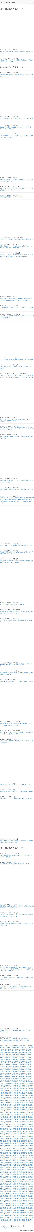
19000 (2, 1121)
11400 (2, 1088)
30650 (6, 1171)
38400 (19, 1203)
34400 (19, 1186)
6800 (15, 1070)
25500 (10, 1149)
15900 (10, 1107)
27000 (2, 1155)
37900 (10, 1202)
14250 (6, 1100)
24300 (10, 1143)
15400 (2, 1106)
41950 (14, 1219)
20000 (19, 1124)
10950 (31, 1085)
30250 (6, 1169)
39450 (6, 1209)
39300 (27, 1207)
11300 (27, 1087)
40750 (14, 1214)
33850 (6, 1185)
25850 (6, 1150)
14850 (23, 1102)
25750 (31, 1149)
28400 (19, 1161)
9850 (8, 1082)
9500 (15, 1080)
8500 (8, 1076)
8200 (19, 1075)
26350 (14, 1152)
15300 (27, 1104)
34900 (27, 1188)
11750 (31, 1088)
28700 (10, 1162)
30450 (23, 1169)
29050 (6, 1164)
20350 (14, 1126)
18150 (31, 1116)
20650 (6, 1128)
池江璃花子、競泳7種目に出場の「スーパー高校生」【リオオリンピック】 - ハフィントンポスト (17, 724)
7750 (19, 1073)
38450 (23, 1203)
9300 (1, 1080)
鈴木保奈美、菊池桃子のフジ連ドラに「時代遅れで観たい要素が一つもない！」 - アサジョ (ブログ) (16, 561)
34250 (6, 1186)
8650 (19, 1076)
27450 (6, 1157)
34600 (2, 1188)
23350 (31, 1138)
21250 (23, 1130)
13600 (19, 1097)
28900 (27, 1162)
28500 (27, 1161)
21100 (10, 1130)
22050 (23, 1133)
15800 (2, 1107)
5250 (1, 1064)
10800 (19, 1085)
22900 (27, 1136)
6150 (1, 1068)
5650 (29, 1064)
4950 (12, 1063)
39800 (2, 1210)
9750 (1, 1082)
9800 (5, 1082)
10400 (19, 1083)
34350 (14, 1186)
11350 (31, 1087)
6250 (8, 1068)
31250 (23, 1173)
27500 (10, 1157)
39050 (6, 1207)
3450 (1, 1058)
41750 (31, 1217)
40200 (2, 1212)
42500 (27, 1221)
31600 (19, 1174)
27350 (31, 1155)
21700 (27, 1131)
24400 (19, 1143)
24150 (31, 1142)
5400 (12, 1064)
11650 (23, 1088)
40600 (2, 1214)
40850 (23, 1214)
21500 (10, 1131)
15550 (14, 1106)
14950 (31, 1102)
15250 (23, 1104)
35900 (10, 1193)
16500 (27, 1109)
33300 (27, 1181)
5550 (22, 1064)
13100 (10, 1095)
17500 (10, 1114)
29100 (10, 1164)
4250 (26, 1059)
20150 (31, 1124)
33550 (14, 1183)
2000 (26, 1051)
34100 (27, 1185)
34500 (27, 1186)
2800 (19, 1054)
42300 (10, 1221)
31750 (31, 1174)
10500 (27, 1083)
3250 (19, 1056)
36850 (23, 1197)
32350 (14, 1178)
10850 (23, 1085)
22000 (19, 1133)
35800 (2, 1193)
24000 (19, 1142)
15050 (6, 1104)
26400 (19, 1152)
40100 (27, 1210)
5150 (26, 1063)
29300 (27, 1164)
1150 (31, 1047)
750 (7, 1047)
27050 (6, 1155)
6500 (26, 1068)
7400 (26, 1071)
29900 (10, 1167)
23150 (14, 1138)
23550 (14, 1140)
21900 (10, 1133)
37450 (6, 1200)
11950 (14, 1090)
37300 (27, 1198)
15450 (6, 1106)
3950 (5, 1059)
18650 (6, 1119)
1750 (8, 1051)
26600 (2, 1154)
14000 (19, 1099)
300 (16, 1046)
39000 (2, 1207)
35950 (14, 1193)
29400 (2, 1166)
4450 (8, 1061)
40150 (31, 1210)
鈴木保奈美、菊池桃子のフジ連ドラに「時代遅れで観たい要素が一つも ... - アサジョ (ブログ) (16, 612)
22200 (2, 1135)
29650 (23, 1166)
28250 (6, 1161)
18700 (10, 1119)
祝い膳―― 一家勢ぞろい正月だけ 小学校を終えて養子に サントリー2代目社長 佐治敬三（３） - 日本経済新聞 (17, 255)
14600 (2, 1102)
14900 (27, 1102)
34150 (31, 1185)
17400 (2, 1114)
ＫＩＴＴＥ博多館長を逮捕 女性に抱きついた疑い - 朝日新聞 (16, 360)
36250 (6, 1195)
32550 (31, 1178)
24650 (6, 1145)
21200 (19, 1130)
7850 (26, 1073)
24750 (14, 1145)
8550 (12, 1076)
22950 (31, 1136)
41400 (2, 1217)
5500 (19, 1064)
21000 (2, 1130)
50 (2, 1046)
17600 (19, 1114)
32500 (27, 1178)
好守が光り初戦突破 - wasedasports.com (11, 197)
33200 (19, 1181)
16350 (14, 1109)
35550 (14, 1191)
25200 (19, 1147)
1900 (19, 1051)
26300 (10, 1152)
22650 (6, 1136)
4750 (29, 1061)
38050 (23, 1202)
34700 (10, 1188)
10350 (14, 1083)
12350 (14, 1092)
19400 (2, 1123)
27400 (2, 1157)
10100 (28, 1082)
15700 (27, 1106)
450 (24, 1046)
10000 (19, 1082)
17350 (31, 1112)
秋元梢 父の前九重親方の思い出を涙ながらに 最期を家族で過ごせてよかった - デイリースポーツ (17, 906)
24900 (27, 1145)
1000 (21, 1047)
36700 (10, 1197)
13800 (2, 1099)
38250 (6, 1203)
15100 (10, 1104)
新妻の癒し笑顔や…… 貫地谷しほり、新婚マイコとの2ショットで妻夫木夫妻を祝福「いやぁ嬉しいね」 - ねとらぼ (17, 1039)
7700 (15, 1073)
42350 (14, 1221)
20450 (23, 1126)
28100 (27, 1159)
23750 (31, 1140)
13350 (31, 1095)
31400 (2, 1174)
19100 (10, 1121)
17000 (2, 1112)
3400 (29, 1056)
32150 (31, 1176)
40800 (19, 1214)
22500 (27, 1135)
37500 (10, 1200)
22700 (10, 1136)
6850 (19, 1070)
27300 (27, 1155)
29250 (23, 1164)
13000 (2, 1095)
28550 (31, 1161)
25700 (27, 1149)
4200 (22, 1059)
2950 (29, 1054)
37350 (31, 1198)
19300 (27, 1121)
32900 (27, 1179)
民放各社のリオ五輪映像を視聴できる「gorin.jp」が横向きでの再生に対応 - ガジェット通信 (16, 841)
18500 (27, 1118)
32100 (27, 1176)
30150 (31, 1167)
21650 (23, 1131)
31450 (6, 1174)
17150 (14, 1112)
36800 (19, 1197)
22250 (6, 1135)
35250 (23, 1190)
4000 (8, 1059)
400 (21, 1046)
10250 (6, 1083)
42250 (6, 1221)
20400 (19, 1126)
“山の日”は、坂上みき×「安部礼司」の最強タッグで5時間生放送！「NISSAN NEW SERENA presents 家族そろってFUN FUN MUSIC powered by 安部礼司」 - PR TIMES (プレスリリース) (17, 500)
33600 (19, 1183)
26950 (31, 1154)
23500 (10, 1140)
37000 (2, 1198)
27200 (19, 1155)
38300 (10, 1203)
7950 (1, 1075)
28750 (14, 1162)
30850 (23, 1171)
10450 (23, 1083)
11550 (14, 1088)
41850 (6, 1219)
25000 (2, 1147)
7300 (19, 1071)
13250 (23, 1095)
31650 (23, 1174)
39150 (14, 1207)
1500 (22, 1049)
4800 (1, 1063)
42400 (19, 1221)
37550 (14, 1200)
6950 (26, 1070)
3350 (26, 1056)
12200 (2, 1092)
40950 (31, 1214)
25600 (19, 1149)
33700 (27, 1183)
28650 (6, 1162)
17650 (23, 1114)
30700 (10, 1171)
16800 (19, 1111)
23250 (23, 1138)
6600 (1, 1070)
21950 (14, 1133)
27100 (10, 1155)
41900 (10, 1219)
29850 (6, 1167)
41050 (6, 1215)
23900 (10, 1142)
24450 (23, 1143)
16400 (19, 1109)
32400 (19, 1178)
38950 (31, 1205)
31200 (19, 1173)
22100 (27, 1133)
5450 (15, 1064)
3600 (12, 1058)
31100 (10, 1173)
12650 (6, 1094)
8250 (22, 1075)
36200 (2, 1195)
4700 (26, 1061)
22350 (14, 1135)
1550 (26, 1049)
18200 (2, 1118)
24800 (19, 1145)
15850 (6, 1107)
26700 (10, 1154)
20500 (27, 1126)
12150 (31, 1090)
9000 (12, 1078)
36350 (14, 1195)
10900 (27, 1085)
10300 (10, 1083)
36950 (31, 1197)
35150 (14, 1190)
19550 (14, 1123)
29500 (10, 1166)
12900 (27, 1094)
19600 (19, 1123)
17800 (2, 1116)
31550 (14, 1174)
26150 (31, 1150)
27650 (23, 1157)
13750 (31, 1097)
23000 (2, 1138)
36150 (31, 1193)
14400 (19, 1100)
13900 (10, 1099)
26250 (6, 1152)
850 (13, 1047)
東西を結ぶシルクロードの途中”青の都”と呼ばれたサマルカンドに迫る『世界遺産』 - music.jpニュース (17, 246)
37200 (19, 1198)
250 (13, 1046)
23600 (19, 1140)
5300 (5, 1064)
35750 (31, 1191)
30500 (27, 1169)
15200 (19, 1104)
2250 (12, 1052)
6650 (5, 1070)
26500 (27, 1152)
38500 (27, 1203)
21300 (27, 1130)
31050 (6, 1173)
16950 (31, 1111)
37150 (14, 1198)
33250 (23, 1181)
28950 (31, 1162)
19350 (31, 1121)
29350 (31, 1164)
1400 (15, 1049)
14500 (27, 1100)
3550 (8, 1058)
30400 (19, 1169)
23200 (19, 1138)
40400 (19, 1212)
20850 (23, 1128)
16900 (27, 1111)
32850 (23, 1179)
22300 (10, 1135)
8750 (26, 1076)
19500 (10, 1123)
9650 (26, 1080)
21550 (14, 1131)
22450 (23, 1135)
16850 (23, 1111)
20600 (2, 1128)
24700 (10, 1145)
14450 (23, 1100)
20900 (27, 1128)
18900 (27, 1119)
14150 (31, 1099)
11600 (19, 1088)
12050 (23, 1090)
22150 (31, 1133)
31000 (2, 1173)
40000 (19, 1210)
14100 (27, 1099)
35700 (27, 1191)
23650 (23, 1140)
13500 (10, 1097)
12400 (19, 1092)
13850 (6, 1099)
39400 (2, 1209)
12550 (31, 1092)
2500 (29, 1052)
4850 (5, 1063)
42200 (2, 1221)
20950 (31, 1128)
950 (18, 1047)
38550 (31, 1203)
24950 (31, 1145)
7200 (12, 1071)
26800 (19, 1154)
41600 (19, 1217)
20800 (19, 1128)
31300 (27, 1173)
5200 (29, 1063)
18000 (19, 1116)
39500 (10, 1209)
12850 (23, 1094)
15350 (31, 1104)
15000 (2, 1104)
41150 (14, 1215)
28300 (10, 1161)
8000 (5, 1075)
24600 (2, 1145)
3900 (1, 1059)
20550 (31, 1126)
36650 (6, 1197)
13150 (14, 1095)
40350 (14, 1212)
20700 (10, 1128)
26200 (2, 1152)
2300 (15, 1052)
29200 (19, 1164)
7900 (29, 1073)
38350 (14, 1203)
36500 (27, 1195)
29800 (2, 1167)
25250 (23, 1147)
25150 (14, 1147)
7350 (22, 1071)
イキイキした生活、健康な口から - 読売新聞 (12, 604)
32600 (2, 1179)
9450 (12, 1080)
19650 (23, 1123)
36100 (27, 1193)
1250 (5, 1049)
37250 (23, 1198)
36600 (2, 1197)
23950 (14, 1142)
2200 (8, 1052)
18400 (19, 1118)
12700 (10, 1094)
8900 (5, 1078)
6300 (12, 1068)
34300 (10, 1186)
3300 (22, 1056)
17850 (6, 1116)
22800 (19, 1136)
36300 (10, 1195)
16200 (2, 1109)
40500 (27, 1212)
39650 (23, 1209)
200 (10, 1046)
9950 (15, 1082)
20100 (27, 1124)
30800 (19, 1171)
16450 (23, 1109)
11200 (19, 1087)
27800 (2, 1159)
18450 (23, 1118)
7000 (29, 1070)
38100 (27, 1202)
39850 (6, 1210)
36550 (31, 1195)
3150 (12, 1056)
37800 (2, 1202)
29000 (2, 1164)
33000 (2, 1181)
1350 (12, 1049)
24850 (23, 1145)
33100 (10, 1181)
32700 (10, 1179)
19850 (6, 1124)
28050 (23, 1159)
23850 (6, 1142)
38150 (31, 1202)
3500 (5, 1058)
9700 (29, 1080)
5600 (26, 1064)
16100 (27, 1107)
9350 (5, 1080)
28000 (19, 1159)
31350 (31, 1173)
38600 (2, 1205)
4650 (22, 1061)
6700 (8, 1070)
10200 (2, 1083)
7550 (5, 1073)
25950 (14, 1150)
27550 (14, 1157)
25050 (6, 1147)
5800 (8, 1066)
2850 (22, 1054)
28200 (2, 1161)
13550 (14, 1097)
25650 (23, 1149)
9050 (15, 1078)
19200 (19, 1121)
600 (32, 1046)
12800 (19, 1094)
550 (30, 1046)
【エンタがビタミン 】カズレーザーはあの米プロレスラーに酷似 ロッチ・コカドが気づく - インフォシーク (16, 987)
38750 (14, 1205)
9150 (22, 1078)
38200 (2, 1203)
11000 (2, 1087)
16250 (6, 1109)
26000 (19, 1150)
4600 (19, 1061)
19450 (6, 1123)
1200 (1, 1049)
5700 (1, 1066)
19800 (2, 1124)
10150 (32, 1082)
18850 (23, 1119)
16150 (31, 1107)
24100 (27, 1142)
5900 (15, 1066)
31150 (14, 1173)
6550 (29, 1068)
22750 (14, 1136)
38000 (19, 1202)
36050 (23, 1193)
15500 (10, 1106)
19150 (14, 1121)
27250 (23, 1155)
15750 (31, 1106)
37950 (14, 1202)
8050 (8, 1075)
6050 (26, 1066)
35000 (2, 1190)
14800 (19, 1102)
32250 (6, 1178)
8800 (29, 1076)
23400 (2, 1140)
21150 (14, 1130)
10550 (31, 1083)
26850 (23, 1154)
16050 (23, 1107)
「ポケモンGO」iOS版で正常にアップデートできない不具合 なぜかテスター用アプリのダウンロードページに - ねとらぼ (16, 376)
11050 (6, 1087)
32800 (19, 1179)
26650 (6, 1154)
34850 (23, 1188)
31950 (14, 1176)
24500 (27, 1143)
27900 (10, 1159)
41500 (10, 1217)
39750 (31, 1209)
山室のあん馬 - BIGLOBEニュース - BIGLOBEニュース (15, 784)
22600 (2, 1136)
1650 (1, 1051)
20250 (6, 1126)
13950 (14, 1099)
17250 (23, 1112)
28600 (2, 1162)
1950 (22, 1051)
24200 (2, 1143)
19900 (10, 1124)
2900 (26, 1054)
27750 (31, 1157)
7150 (8, 1071)
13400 (2, 1097)
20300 (10, 1126)
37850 (6, 1202)
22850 (23, 1136)
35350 (31, 1190)
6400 (19, 1068)
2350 (19, 1052)
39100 (10, 1207)
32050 (23, 1176)
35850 (6, 1193)
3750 (22, 1058)
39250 (23, 1207)
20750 (14, 1128)
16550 (31, 1109)
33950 (14, 1185)
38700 (10, 1205)
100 (4, 1046)
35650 (23, 1191)
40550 (31, 1212)
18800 (19, 1119)
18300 (10, 1118)
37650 (23, 1200)
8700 (22, 1076)
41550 (14, 1217)
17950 (14, 1116)
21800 (2, 1133)
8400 (1, 1076)
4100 (15, 1059)
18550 (31, 1118)
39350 (31, 1207)
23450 (6, 1140)
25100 (10, 1147)
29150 (14, 1164)
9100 (19, 1078)
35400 (2, 1191)
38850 (23, 1205)
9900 (12, 1082)
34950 (31, 1188)
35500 (10, 1191)
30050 (23, 1167)
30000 (19, 1167)
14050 (23, 1099)
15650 (23, 1106)
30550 (31, 1169)
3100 (8, 1056)
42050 (23, 1219)
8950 (8, 1078)
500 (27, 1046)
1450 (19, 1049)
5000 (15, 1063)
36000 (19, 1193)
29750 (31, 1166)
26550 (31, 1152)
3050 (5, 1056)
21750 (31, 1131)
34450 (23, 1186)
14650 (6, 1102)
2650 (8, 1054)
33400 (2, 1183)
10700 (10, 1085)
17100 (10, 1112)
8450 (5, 1076)
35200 (19, 1190)
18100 (27, 1116)
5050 (19, 1063)
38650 (6, 1205)
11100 (10, 1087)
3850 (29, 1058)
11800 (2, 1090)
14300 (10, 1100)
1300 (8, 1049)
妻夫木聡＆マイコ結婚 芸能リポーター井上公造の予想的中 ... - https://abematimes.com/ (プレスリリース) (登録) (16, 299)
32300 (10, 1178)
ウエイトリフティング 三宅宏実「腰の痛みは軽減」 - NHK (16, 545)
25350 (31, 1147)
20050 (23, 1124)
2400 (22, 1052)
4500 (12, 1061)
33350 (31, 1181)
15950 (14, 1107)
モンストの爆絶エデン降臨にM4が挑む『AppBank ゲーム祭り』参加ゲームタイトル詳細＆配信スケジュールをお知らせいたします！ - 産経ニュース (16, 968)
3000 (1, 1056)
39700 (27, 1209)
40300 (10, 1212)
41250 (23, 1215)
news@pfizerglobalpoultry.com (9, 1228)
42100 (27, 1219)
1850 (15, 1051)
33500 (10, 1183)
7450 (29, 1071)
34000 (19, 1185)
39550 (14, 1209)
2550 (1, 1054)
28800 (19, 1162)
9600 (22, 1080)
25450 (6, 1149)
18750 (14, 1119)
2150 (5, 1052)
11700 (27, 1088)
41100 (10, 1215)
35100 (10, 1190)
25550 (14, 1149)
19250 (23, 1121)
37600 (19, 1200)
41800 (2, 1219)
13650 (23, 1097)
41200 (19, 1215)
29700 (27, 1166)
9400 (8, 1080)
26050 (23, 1150)
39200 (19, 1207)
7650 (12, 1073)
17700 (27, 1114)
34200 (2, 1186)
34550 (31, 1186)
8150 (15, 1075)
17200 (19, 1112)
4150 (19, 1059)
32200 (2, 1178)
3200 (15, 1056)
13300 (27, 1095)
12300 (10, 1092)
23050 (6, 1138)
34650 (6, 1188)
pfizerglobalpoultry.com (9, 2)
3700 (19, 1058)
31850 (6, 1176)
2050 (29, 1051)
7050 (1, 1071)
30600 (2, 1171)
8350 (29, 1075)
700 (4, 1047)
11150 (14, 1087)
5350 (8, 1064)
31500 (10, 1174)
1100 (28, 1047)
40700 (10, 1214)
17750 (31, 1114)
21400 (2, 1131)
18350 (14, 1118)
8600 (15, 1076)
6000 (22, 1066)
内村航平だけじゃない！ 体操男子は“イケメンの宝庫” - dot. (16, 798)
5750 (5, 1066)
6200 (5, 1068)
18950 (31, 1119)
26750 (14, 1154)
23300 (27, 1138)
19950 (14, 1124)
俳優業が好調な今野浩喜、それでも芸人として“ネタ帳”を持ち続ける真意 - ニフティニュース (17, 915)
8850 (1, 1078)
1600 (29, 1049)
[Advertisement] (17, 30)
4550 (15, 1061)
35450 (6, 1191)
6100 (29, 1066)
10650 (6, 1085)
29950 (14, 1167)
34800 (19, 1188)
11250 (23, 1087)
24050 (23, 1142)
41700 (27, 1217)
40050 (23, 1210)
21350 (31, 1130)
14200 (2, 1100)
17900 (10, 1116)
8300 (26, 1075)
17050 (6, 1112)
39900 (10, 1210)
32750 (14, 1179)
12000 (19, 1090)
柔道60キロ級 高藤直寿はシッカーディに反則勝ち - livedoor (16, 681)
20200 (2, 1126)
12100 (27, 1090)
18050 (23, 1116)
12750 (14, 1094)
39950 (14, 1210)
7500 (1, 1073)
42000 (19, 1219)
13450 (6, 1097)
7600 (8, 1073)
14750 (14, 1102)
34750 (14, 1188)
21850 (6, 1133)
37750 (31, 1200)
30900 (27, 1171)
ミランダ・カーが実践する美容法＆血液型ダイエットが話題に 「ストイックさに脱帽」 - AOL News (16, 733)
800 (10, 1047)
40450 (23, 1212)
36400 (19, 1195)
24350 (14, 1143)
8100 (12, 1075)
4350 (1, 1061)
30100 (27, 1167)
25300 (27, 1147)
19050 (6, 1121)
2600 (5, 1054)
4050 (12, 1059)
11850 (6, 1090)
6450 (22, 1068)
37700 (27, 1200)
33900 (10, 1185)
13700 (27, 1097)
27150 (14, 1155)
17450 (6, 1114)
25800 (2, 1150)
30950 (31, 1171)
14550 (31, 1100)
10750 (14, 1085)
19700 (27, 1123)
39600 (19, 1209)
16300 (10, 1109)
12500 (27, 1092)
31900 (10, 1176)
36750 (14, 1197)
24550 (31, 1143)
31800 (2, 1176)
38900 (27, 1205)
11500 (10, 1088)
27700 (27, 1157)
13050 (6, 1095)
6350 (15, 1068)
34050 (23, 1185)
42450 (23, 1221)
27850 (6, 1159)
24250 (6, 1143)
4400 (5, 1061)
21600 (19, 1131)
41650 (23, 1217)
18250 (6, 1118)
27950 (14, 1159)
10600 (2, 1085)
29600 (19, 1166)
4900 (8, 1063)
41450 (6, 1217)
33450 (6, 1183)
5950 (19, 1066)
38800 (19, 1205)
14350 (14, 1100)
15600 (19, 1106)
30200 (2, 1169)
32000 (19, 1176)
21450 (6, 1131)
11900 (10, 1090)
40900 (27, 1214)
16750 (14, 1111)
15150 (14, 1104)
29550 (14, 1166)
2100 (1, 1052)
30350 (14, 1169)
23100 (10, 1138)
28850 (23, 1162)
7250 (15, 1071)
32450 (23, 1178)
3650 (15, 1058)
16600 (2, 1111)
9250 (29, 1078)
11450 (6, 1088)
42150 (31, 1219)
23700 (27, 1140)
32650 (6, 1179)
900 (15, 1047)
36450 (23, 1195)
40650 (6, 1214)
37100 (10, 1198)
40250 (6, 1212)
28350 (14, 1161)
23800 (2, 1142)
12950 (31, 1094)
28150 (31, 1159)
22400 (19, 1135)
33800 (2, 1185)
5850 (12, 1066)
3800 (26, 1058)
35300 (27, 1190)
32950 (31, 1179)
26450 (23, 1152)
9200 (26, 1078)
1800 (12, 1051)
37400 (2, 1200)
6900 (22, 1070)
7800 (22, 1073)
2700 (12, 1054)
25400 (2, 1149)
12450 (23, 1092)
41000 (2, 1215)
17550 (14, 1114)
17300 (27, 1112)
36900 (27, 1197)
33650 (23, 1183)
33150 (14, 1181)
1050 (24, 1047)
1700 (5, 1051)
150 (7, 1046)
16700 (10, 1111)
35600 (19, 1191)
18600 (2, 1119)
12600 (2, 1094)
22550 (31, 1135)
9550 (19, 1080)
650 (1, 1047)
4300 (29, 1059)
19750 (31, 1123)
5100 (22, 1063)
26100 (27, 1150)
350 (18, 1046)
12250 (6, 1092)
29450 (6, 1166)
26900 (27, 1154)
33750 (31, 1183)
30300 (10, 1169)
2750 (15, 1054)
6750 (12, 1070)
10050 (23, 1082)
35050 (6, 1190)
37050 (6, 1198)
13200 (19, 1095)
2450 (26, 1052)
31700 (27, 1174)
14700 (10, 1102)
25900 (10, 1150)
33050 (6, 1181)
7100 (5, 1071)
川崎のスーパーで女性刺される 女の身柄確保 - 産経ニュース (16, 239)
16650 (6, 1111)
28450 (23, 1161)
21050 (6, 1130)
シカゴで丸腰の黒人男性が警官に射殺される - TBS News (15, 864)
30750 (14, 1171)
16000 (19, 1107)
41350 (31, 1215)
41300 (27, 1215)
